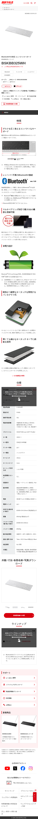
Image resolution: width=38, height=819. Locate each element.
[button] (19, 615)
